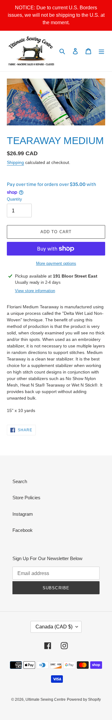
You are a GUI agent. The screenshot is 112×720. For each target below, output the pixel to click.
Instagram (22, 514)
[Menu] (101, 51)
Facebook (22, 530)
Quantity (14, 199)
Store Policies (26, 497)
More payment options (56, 263)
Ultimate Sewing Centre (46, 699)
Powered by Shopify (84, 699)
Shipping (15, 162)
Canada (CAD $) (53, 626)
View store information (35, 290)
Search (19, 481)
